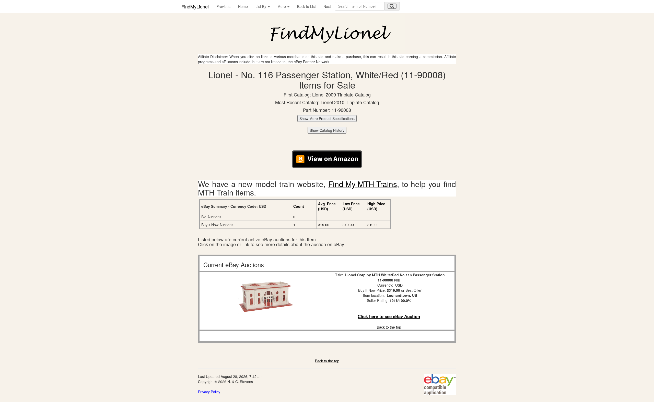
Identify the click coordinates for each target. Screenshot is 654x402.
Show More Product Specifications (327, 118)
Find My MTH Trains (362, 184)
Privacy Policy (209, 391)
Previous (223, 6)
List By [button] (261, 6)
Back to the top (389, 327)
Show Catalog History (327, 130)
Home (243, 6)
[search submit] (392, 6)
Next (327, 6)
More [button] (282, 6)
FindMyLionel (195, 6)
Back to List (306, 6)
